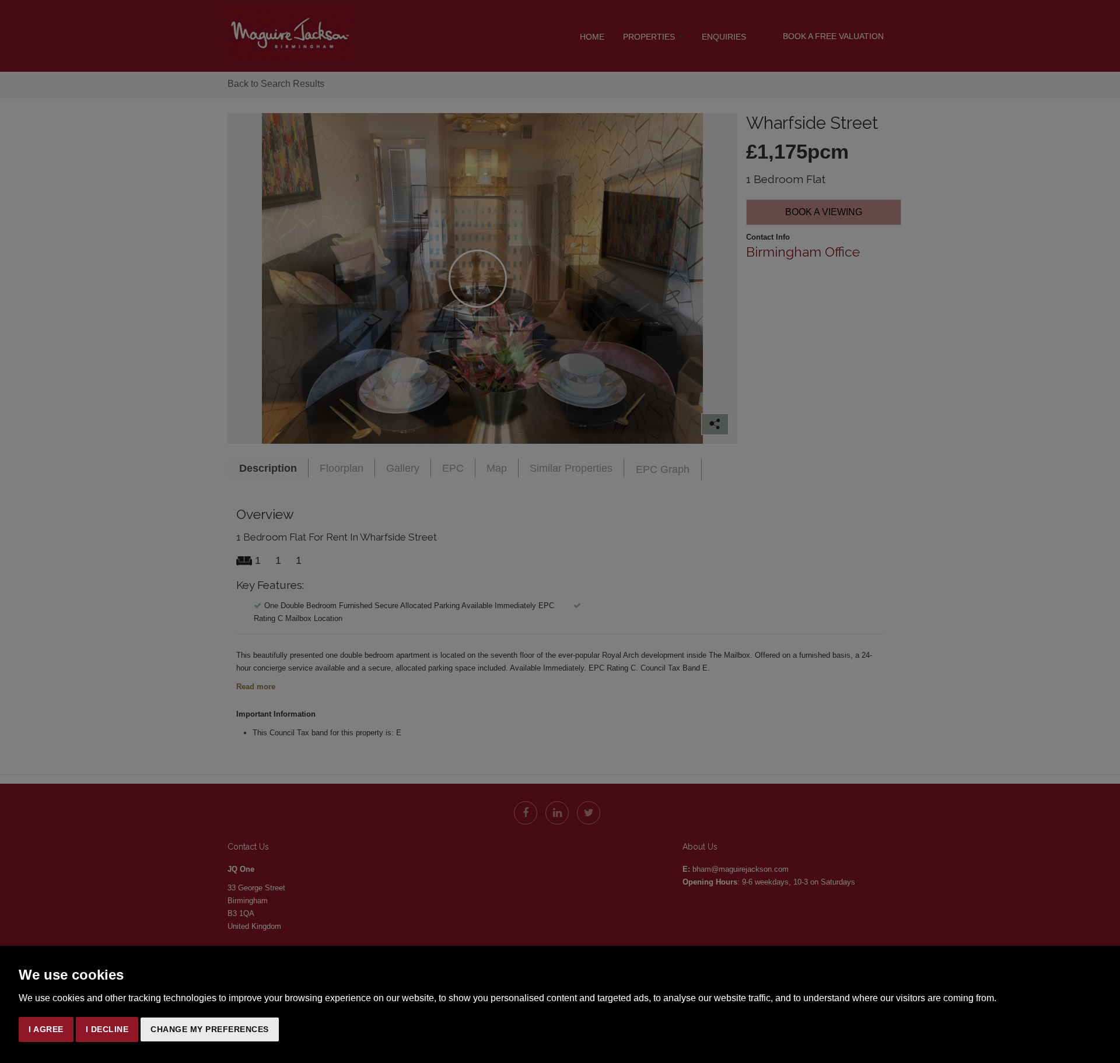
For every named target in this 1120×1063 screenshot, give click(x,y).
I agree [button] (46, 1029)
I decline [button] (107, 1029)
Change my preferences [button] (209, 1029)
